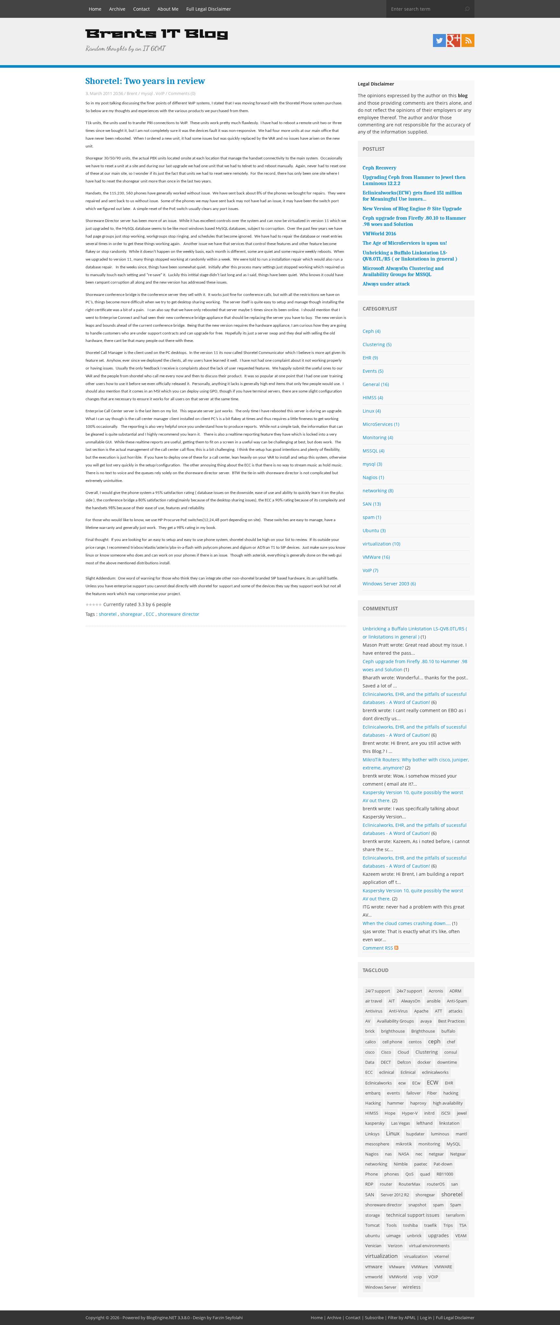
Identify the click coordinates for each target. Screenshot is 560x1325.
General (376, 384)
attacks (455, 1011)
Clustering (377, 344)
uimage (393, 1235)
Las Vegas (400, 1123)
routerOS (436, 1184)
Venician (373, 1246)
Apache (421, 1011)
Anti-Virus (398, 1011)
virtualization (381, 544)
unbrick (414, 1235)
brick (370, 1031)
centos (415, 1042)
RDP (369, 1184)
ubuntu (372, 1235)
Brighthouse (423, 1031)
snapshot (417, 1205)
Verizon (395, 1246)
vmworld (373, 1277)
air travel (373, 1001)
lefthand (424, 1123)
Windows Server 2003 (389, 583)
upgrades (438, 1235)
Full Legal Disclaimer (208, 9)
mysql (147, 93)
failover (413, 1093)
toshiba (410, 1225)
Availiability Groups (395, 1021)
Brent (132, 93)
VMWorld (398, 1277)
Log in (426, 1317)
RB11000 (445, 1174)
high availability (448, 1103)
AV (367, 1021)
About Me (168, 9)
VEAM (461, 1235)
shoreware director (178, 614)
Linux (372, 411)
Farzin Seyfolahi (228, 1317)
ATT (438, 1011)
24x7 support (409, 991)
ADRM (455, 991)
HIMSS (373, 397)
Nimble (401, 1164)
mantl (461, 1134)
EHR (370, 358)
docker (424, 1062)
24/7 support (377, 991)
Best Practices (451, 1021)
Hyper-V (410, 1113)
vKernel (441, 1256)
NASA (403, 1154)
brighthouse (393, 1031)
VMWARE (443, 1267)
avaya (426, 1021)
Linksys (372, 1134)
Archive (117, 9)
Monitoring (378, 437)
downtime (447, 1062)
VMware (397, 1267)
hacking (450, 1093)
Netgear (458, 1154)
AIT (392, 1001)
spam (372, 517)
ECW (432, 1082)
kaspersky (375, 1123)
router (386, 1184)
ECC (150, 614)
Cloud (403, 1052)
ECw (416, 1083)
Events (373, 371)
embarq (372, 1093)
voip (418, 1277)
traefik (430, 1225)
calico (370, 1042)
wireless (412, 1287)
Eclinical (408, 1072)
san (454, 1184)
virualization (416, 1256)
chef (451, 1042)
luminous (440, 1134)
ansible (433, 1001)
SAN (372, 504)
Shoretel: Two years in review (145, 81)
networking (378, 490)
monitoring (429, 1144)
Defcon (404, 1062)
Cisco (386, 1052)
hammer (395, 1103)
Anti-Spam (457, 1001)
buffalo (448, 1031)
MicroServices (381, 424)
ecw (402, 1083)
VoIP (160, 93)
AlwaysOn (410, 1001)
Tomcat (372, 1225)
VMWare (376, 557)
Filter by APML (402, 1317)
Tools (391, 1225)
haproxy (418, 1103)
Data (369, 1062)
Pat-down (443, 1164)
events (393, 1093)
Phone (371, 1174)
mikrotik (404, 1144)
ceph (434, 1041)
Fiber (432, 1093)
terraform (455, 1215)
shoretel (108, 614)
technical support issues (412, 1215)
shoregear (131, 614)
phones (391, 1174)
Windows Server (380, 1287)
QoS (409, 1174)
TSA (462, 1225)
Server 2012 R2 (395, 1195)
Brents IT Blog (157, 34)
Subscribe (374, 1317)
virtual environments (429, 1246)
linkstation (449, 1123)
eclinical (386, 1072)
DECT (386, 1062)
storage (372, 1215)
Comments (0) (181, 93)
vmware (373, 1266)
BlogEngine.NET (161, 1317)
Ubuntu (374, 530)
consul (450, 1052)
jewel (462, 1113)
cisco (370, 1052)
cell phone (392, 1042)
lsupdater (415, 1134)
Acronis (436, 991)
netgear (436, 1154)
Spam (455, 1205)
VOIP (433, 1277)
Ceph (371, 331)
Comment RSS (378, 948)
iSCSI (445, 1113)
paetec (420, 1164)
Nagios (373, 477)
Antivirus (373, 1011)
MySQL (454, 1144)
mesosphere (377, 1144)
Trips (448, 1225)
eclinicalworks (435, 1072)
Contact (141, 9)
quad (425, 1174)
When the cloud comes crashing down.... (407, 923)
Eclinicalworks (378, 1083)
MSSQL (373, 451)
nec (418, 1154)
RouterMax (409, 1184)
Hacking (373, 1103)
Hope (390, 1113)
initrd (429, 1113)
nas (388, 1154)
